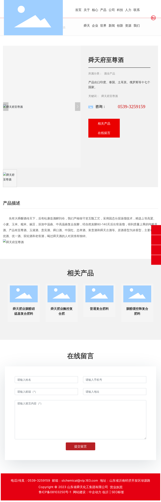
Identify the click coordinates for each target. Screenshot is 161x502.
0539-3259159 (131, 106)
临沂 (105, 492)
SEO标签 (118, 492)
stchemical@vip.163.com (79, 480)
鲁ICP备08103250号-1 (55, 492)
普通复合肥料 (99, 308)
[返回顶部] (156, 260)
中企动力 (95, 492)
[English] (153, 17)
